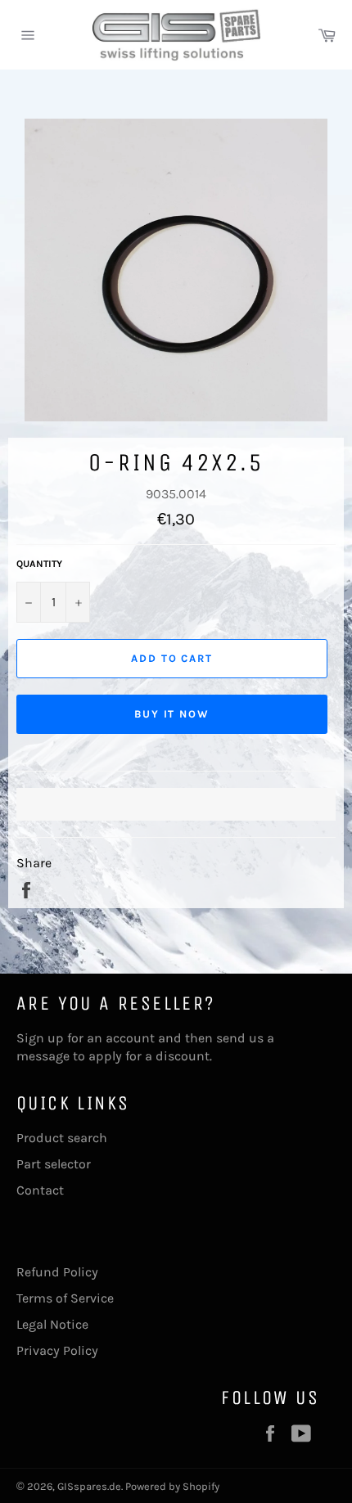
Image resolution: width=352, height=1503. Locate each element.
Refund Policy (57, 1272)
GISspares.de (89, 1486)
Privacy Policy (57, 1350)
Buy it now (172, 714)
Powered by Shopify (172, 1486)
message (43, 1056)
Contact (40, 1190)
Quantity (39, 563)
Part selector (53, 1164)
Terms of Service (65, 1298)
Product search (61, 1137)
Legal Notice (52, 1324)
